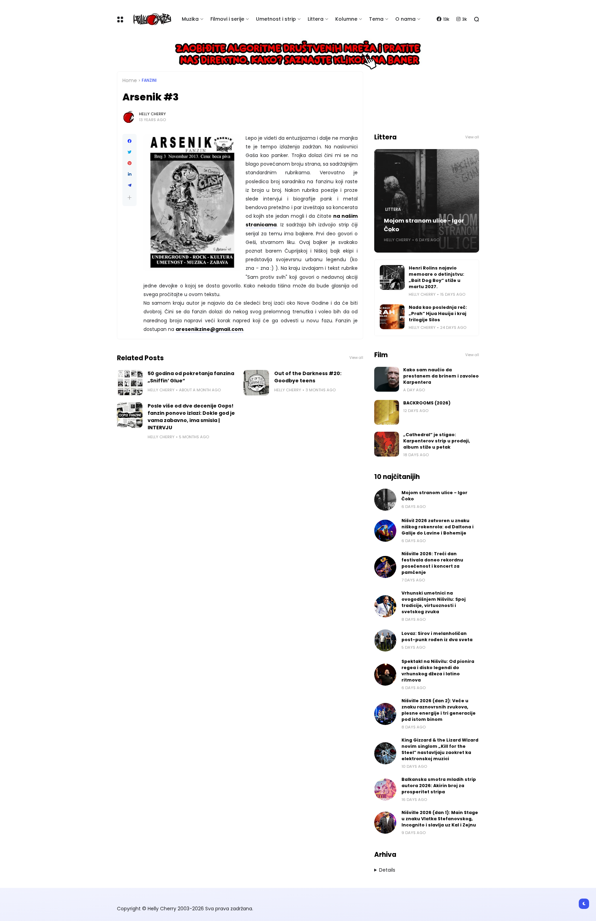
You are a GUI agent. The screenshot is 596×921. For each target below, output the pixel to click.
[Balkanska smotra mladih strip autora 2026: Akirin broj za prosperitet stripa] (385, 789)
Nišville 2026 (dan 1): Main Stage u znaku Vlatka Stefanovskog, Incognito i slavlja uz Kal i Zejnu (439, 819)
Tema (376, 19)
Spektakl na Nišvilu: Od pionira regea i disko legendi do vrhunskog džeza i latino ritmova (437, 670)
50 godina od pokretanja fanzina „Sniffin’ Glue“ (191, 377)
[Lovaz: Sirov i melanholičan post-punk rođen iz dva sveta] (385, 640)
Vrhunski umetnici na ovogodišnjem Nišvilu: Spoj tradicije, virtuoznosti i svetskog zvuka (433, 602)
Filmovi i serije (227, 19)
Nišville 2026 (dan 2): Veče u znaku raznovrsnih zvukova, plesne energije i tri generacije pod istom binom (438, 710)
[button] (129, 197)
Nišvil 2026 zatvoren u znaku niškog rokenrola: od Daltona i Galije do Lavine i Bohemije (437, 527)
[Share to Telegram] (129, 185)
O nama (405, 19)
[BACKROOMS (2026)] (386, 412)
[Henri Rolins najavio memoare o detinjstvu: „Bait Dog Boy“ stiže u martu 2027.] (392, 277)
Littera (316, 19)
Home (129, 80)
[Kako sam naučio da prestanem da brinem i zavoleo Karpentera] (386, 379)
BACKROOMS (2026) (426, 403)
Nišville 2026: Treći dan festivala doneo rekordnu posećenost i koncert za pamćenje (432, 563)
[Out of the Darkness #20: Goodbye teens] (256, 382)
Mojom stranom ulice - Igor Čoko (424, 225)
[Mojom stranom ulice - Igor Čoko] (385, 500)
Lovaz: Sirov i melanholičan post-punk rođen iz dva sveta (437, 636)
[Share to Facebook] (129, 141)
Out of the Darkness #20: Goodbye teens (307, 377)
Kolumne (346, 19)
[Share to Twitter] (129, 152)
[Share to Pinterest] (129, 163)
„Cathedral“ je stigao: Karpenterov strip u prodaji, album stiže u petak (436, 441)
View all (356, 357)
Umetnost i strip (276, 19)
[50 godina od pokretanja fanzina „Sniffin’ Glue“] (129, 382)
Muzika (190, 19)
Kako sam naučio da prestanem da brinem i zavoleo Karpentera (441, 376)
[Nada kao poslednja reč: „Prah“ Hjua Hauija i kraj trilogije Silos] (392, 316)
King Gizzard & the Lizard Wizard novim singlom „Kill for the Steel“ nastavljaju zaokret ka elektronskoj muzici (439, 749)
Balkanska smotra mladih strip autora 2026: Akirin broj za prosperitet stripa (438, 785)
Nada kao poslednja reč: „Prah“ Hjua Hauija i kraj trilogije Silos (438, 313)
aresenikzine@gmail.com (209, 329)
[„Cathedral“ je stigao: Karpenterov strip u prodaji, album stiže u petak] (386, 444)
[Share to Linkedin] (129, 174)
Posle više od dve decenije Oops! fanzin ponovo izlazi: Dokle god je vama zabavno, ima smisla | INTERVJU (191, 416)
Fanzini (149, 80)
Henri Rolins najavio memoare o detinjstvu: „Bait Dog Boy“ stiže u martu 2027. (436, 277)
